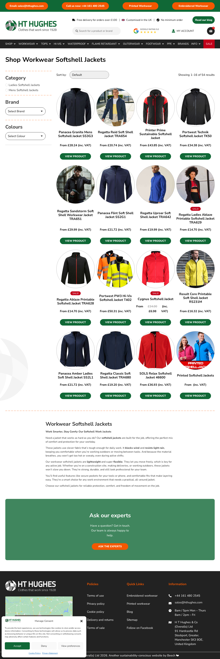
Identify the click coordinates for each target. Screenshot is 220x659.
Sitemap (132, 620)
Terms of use (95, 596)
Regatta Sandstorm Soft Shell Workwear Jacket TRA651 (75, 215)
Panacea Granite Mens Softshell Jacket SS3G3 (75, 134)
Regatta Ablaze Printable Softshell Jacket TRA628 (75, 301)
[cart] (211, 31)
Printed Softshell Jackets (195, 375)
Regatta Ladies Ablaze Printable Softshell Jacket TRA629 (195, 219)
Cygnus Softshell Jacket (155, 299)
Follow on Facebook (140, 628)
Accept (17, 646)
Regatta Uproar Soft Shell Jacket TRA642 (155, 215)
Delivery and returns (100, 620)
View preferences (70, 646)
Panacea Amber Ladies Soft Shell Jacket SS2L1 (75, 375)
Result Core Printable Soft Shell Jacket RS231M (195, 298)
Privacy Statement (50, 653)
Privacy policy (96, 604)
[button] (81, 621)
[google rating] (146, 31)
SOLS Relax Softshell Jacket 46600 (155, 375)
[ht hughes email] (189, 603)
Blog (130, 612)
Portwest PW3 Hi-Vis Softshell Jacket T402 (115, 298)
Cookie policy (95, 612)
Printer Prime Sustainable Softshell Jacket (155, 134)
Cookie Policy (35, 653)
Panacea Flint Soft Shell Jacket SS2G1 (115, 215)
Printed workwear (138, 604)
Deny (44, 646)
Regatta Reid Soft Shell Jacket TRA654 (115, 134)
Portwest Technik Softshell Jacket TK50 (195, 134)
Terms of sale (96, 628)
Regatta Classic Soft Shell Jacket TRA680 (115, 375)
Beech (171, 655)
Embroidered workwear (142, 596)
